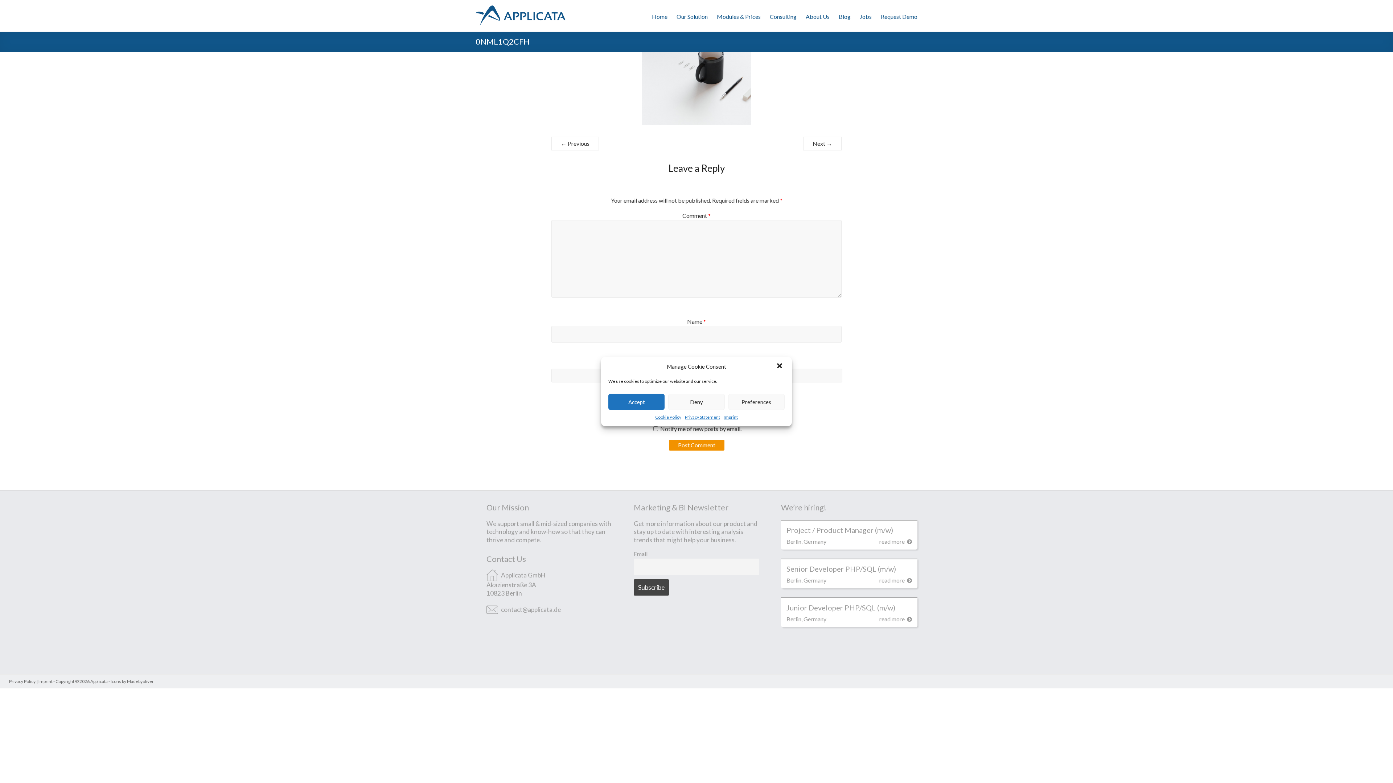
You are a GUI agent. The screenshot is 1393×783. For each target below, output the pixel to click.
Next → (822, 143)
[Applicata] (521, 8)
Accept (636, 402)
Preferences (756, 402)
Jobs (866, 16)
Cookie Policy (668, 417)
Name (696, 321)
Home (659, 16)
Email (641, 554)
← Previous (575, 143)
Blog (845, 16)
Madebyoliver (140, 681)
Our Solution (692, 16)
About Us (818, 16)
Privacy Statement (702, 417)
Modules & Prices (739, 16)
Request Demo (899, 16)
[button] (780, 366)
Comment (696, 215)
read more (892, 541)
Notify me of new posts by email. (700, 428)
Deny (696, 402)
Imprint (731, 417)
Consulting (783, 16)
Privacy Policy (22, 681)
